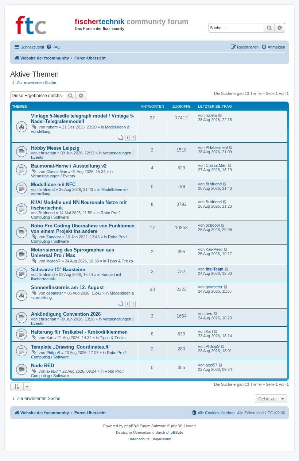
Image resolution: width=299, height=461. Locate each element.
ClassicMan (56, 171)
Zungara (53, 237)
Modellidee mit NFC (53, 184)
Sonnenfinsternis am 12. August (67, 287)
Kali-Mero (214, 249)
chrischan (47, 153)
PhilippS (53, 352)
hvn (209, 313)
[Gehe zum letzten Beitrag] (220, 115)
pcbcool (213, 225)
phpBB (130, 426)
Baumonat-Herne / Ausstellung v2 (68, 166)
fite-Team (215, 269)
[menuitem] (53, 47)
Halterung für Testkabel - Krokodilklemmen (79, 332)
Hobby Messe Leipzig (55, 148)
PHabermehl (217, 147)
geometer (54, 293)
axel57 (52, 371)
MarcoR (53, 261)
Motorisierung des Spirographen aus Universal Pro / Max (72, 252)
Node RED (42, 365)
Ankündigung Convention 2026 (66, 314)
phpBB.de (174, 432)
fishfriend (47, 189)
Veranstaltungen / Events (53, 176)
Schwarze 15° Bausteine (58, 269)
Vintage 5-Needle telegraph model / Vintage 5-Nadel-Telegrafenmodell (82, 118)
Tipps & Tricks (120, 261)
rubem (52, 127)
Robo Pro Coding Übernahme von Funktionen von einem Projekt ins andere (83, 228)
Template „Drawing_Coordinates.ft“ (71, 347)
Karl (49, 337)
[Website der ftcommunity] (43, 23)
